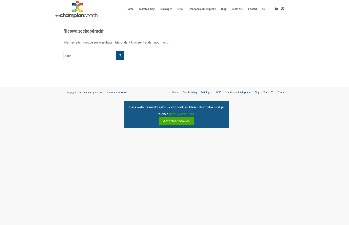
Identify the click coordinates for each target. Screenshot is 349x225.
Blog (257, 92)
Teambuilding (190, 92)
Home (175, 92)
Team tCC (268, 92)
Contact (282, 92)
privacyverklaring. (182, 114)
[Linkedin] (276, 9)
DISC (218, 92)
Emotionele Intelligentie (237, 92)
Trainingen (206, 92)
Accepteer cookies (176, 121)
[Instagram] (283, 9)
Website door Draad (116, 92)
